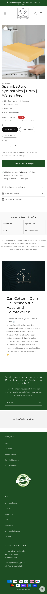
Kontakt (8, 536)
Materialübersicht (12, 460)
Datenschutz (9, 514)
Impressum (9, 525)
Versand (12, 121)
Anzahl (4, 141)
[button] (5, 13)
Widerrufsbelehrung (12, 531)
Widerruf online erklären (23, 419)
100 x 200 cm (10, 129)
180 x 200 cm (10, 135)
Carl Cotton (26, 590)
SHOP (7, 443)
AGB (6, 520)
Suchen (7, 508)
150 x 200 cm (27, 129)
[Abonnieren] (39, 403)
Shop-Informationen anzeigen (16, 178)
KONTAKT (8, 448)
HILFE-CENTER (10, 454)
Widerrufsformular (12, 465)
